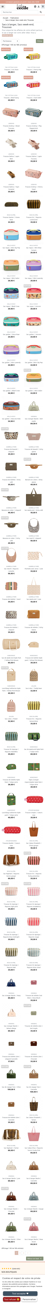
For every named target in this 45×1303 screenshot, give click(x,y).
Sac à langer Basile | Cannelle (33, 1178)
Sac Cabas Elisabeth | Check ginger (33, 843)
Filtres (39, 41)
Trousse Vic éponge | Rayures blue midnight (11, 934)
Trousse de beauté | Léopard (11, 449)
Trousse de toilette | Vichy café (11, 480)
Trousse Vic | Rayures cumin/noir (33, 217)
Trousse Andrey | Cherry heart (33, 187)
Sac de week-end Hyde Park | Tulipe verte (33, 749)
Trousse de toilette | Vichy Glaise (34, 627)
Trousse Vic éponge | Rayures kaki (11, 965)
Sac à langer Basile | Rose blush (34, 1239)
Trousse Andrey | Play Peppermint (34, 126)
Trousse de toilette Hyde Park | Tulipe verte (11, 780)
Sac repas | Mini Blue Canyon (33, 248)
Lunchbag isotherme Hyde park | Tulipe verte (11, 812)
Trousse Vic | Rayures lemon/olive (33, 719)
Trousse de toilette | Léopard (11, 627)
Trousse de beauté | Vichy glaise (34, 449)
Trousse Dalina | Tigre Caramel (11, 187)
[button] (7, 35)
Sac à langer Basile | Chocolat (11, 1209)
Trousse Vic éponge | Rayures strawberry (33, 904)
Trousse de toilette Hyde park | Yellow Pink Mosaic (34, 658)
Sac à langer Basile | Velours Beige (11, 1026)
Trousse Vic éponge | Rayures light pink (11, 904)
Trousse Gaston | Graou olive (11, 217)
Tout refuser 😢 (11, 1299)
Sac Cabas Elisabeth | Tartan (33, 1117)
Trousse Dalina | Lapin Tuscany (34, 156)
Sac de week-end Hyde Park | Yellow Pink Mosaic (11, 658)
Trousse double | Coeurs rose (11, 843)
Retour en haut (34, 1258)
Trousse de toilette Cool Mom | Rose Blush (34, 995)
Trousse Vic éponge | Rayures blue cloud (33, 965)
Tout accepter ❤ (20, 1293)
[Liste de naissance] (35, 6)
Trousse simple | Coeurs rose (33, 812)
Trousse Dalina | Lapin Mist (11, 156)
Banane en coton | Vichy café (11, 538)
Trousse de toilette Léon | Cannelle (11, 1117)
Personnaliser (29, 1299)
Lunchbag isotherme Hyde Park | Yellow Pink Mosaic (11, 688)
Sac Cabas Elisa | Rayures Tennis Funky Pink (34, 1148)
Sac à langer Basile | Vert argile (34, 419)
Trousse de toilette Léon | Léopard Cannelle (11, 1056)
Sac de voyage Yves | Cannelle (33, 1087)
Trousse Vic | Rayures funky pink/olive (33, 873)
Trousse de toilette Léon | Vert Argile (34, 1026)
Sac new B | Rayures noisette (11, 569)
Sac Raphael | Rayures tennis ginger (11, 873)
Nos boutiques (9, 1272)
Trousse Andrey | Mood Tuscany (11, 126)
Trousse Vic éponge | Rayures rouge (33, 934)
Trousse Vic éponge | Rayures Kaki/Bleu (11, 749)
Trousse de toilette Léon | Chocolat (34, 1056)
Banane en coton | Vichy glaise (33, 480)
